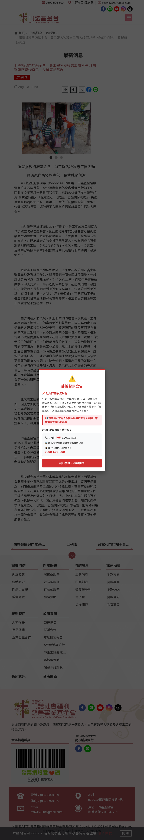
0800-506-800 (55, 451)
